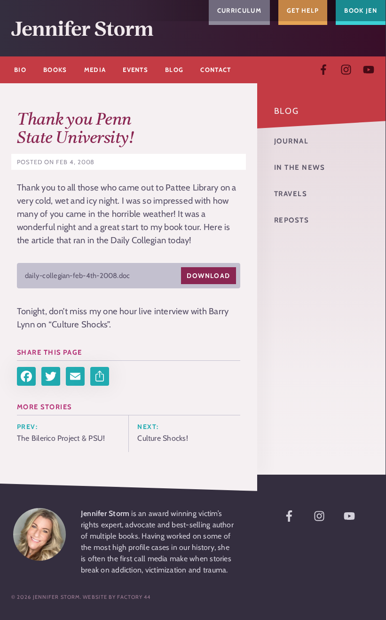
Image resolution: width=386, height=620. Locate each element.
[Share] (99, 376)
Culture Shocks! (162, 438)
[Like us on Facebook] (323, 69)
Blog (286, 111)
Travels (290, 194)
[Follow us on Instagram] (346, 69)
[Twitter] (50, 376)
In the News (299, 167)
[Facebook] (26, 376)
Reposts (291, 220)
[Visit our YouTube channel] (368, 69)
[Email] (75, 376)
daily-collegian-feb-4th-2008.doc (77, 275)
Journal (291, 141)
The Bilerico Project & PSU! (61, 438)
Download (208, 275)
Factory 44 (133, 597)
